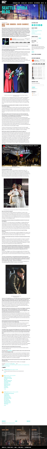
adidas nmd (6, 392)
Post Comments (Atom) (10, 423)
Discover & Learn (24, 2)
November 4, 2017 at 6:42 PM (13, 392)
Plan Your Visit (30, 2)
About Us (42, 2)
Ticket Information (37, 2)
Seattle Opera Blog (15, 10)
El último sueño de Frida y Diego (37, 30)
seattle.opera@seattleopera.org (22, 436)
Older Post (28, 421)
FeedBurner (36, 88)
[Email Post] (16, 363)
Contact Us (4, 447)
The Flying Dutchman (25, 364)
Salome (33, 29)
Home (16, 421)
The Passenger (4, 366)
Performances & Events (16, 2)
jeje (4, 375)
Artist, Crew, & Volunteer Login (8, 434)
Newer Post (3, 421)
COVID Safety (4, 435)
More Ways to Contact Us (22, 438)
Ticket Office (20, 447)
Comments (35, 95)
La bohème (33, 32)
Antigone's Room (7, 369)
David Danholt (6, 364)
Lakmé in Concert (34, 31)
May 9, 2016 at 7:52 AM (14, 369)
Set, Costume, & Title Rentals (7, 433)
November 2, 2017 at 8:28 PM (10, 375)
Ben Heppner (10, 350)
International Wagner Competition (16, 364)
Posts (34, 93)
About (15, 447)
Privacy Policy (10, 447)
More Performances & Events (36, 34)
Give (45, 2)
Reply (5, 372)
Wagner (8, 366)
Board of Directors (6, 432)
